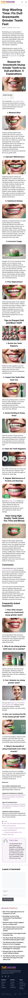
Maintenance (13, 987)
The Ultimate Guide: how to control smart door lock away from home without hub (13, 957)
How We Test (22, 985)
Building (12, 983)
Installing (12, 985)
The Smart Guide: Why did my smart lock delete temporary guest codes (14, 938)
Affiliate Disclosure (22, 988)
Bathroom (3, 982)
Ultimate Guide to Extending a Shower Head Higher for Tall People (14, 947)
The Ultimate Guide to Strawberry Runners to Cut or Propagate (13, 943)
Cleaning (12, 982)
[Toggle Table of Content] (10, 97)
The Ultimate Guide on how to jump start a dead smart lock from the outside (13, 928)
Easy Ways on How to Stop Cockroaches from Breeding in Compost (12, 918)
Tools (5, 821)
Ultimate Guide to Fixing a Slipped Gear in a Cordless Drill (13, 923)
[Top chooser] (8, 2)
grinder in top (12, 501)
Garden (3, 985)
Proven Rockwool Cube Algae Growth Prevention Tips (14, 934)
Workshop (3, 987)
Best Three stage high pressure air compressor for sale (13, 912)
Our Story (21, 982)
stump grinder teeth (14, 55)
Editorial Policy (23, 983)
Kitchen (3, 983)
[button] (22, 2)
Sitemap (25, 993)
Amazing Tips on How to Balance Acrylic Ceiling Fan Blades (13, 952)
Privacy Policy (15, 994)
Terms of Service (20, 994)
